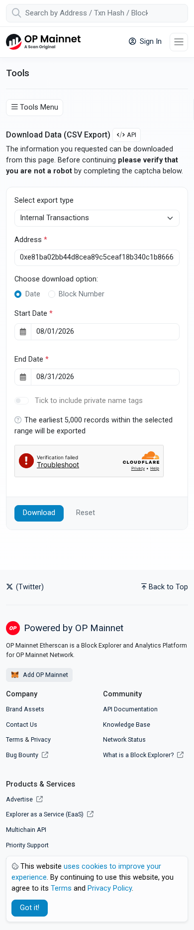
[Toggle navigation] (179, 42)
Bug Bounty (22, 755)
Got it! (29, 908)
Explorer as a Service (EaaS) (45, 814)
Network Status (124, 739)
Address (30, 240)
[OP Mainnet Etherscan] (43, 42)
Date (32, 294)
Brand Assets (25, 709)
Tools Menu (39, 107)
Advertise (20, 799)
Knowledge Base (126, 724)
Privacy (41, 739)
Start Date (33, 313)
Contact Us (21, 724)
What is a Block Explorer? (139, 755)
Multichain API (26, 829)
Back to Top (168, 587)
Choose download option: (56, 279)
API (131, 134)
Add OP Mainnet (44, 674)
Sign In (150, 41)
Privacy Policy (110, 888)
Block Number (81, 294)
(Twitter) (29, 587)
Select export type (44, 200)
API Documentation (130, 709)
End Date (31, 359)
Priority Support (27, 845)
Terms (14, 739)
